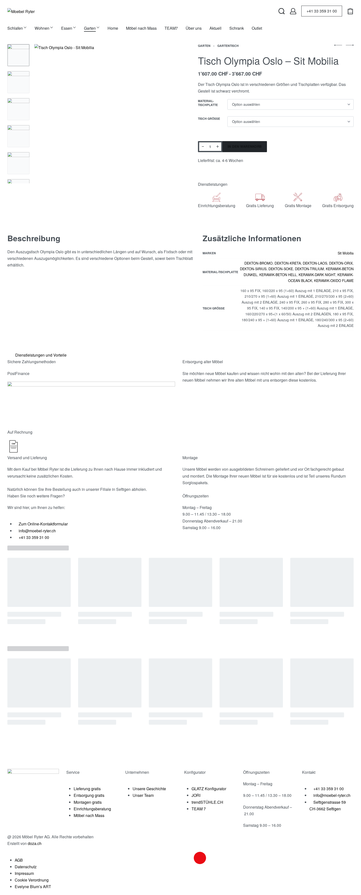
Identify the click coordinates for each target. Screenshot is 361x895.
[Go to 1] (18, 55)
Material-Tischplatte (208, 103)
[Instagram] (200, 858)
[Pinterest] (226, 858)
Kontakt (308, 772)
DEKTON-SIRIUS (253, 268)
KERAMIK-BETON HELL (278, 274)
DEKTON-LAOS (315, 263)
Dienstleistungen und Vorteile (41, 355)
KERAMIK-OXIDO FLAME (334, 280)
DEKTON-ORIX (341, 263)
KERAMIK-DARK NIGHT (317, 274)
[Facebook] (186, 858)
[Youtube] (213, 858)
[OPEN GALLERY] (104, 113)
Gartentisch (228, 45)
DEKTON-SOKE (280, 268)
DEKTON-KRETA (288, 263)
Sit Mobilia (346, 253)
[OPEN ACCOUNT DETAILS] (293, 11)
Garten (204, 45)
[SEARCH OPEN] (281, 11)
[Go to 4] (18, 136)
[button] (178, 355)
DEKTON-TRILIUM (309, 268)
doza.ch (35, 843)
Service (73, 772)
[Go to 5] (18, 163)
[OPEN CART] (350, 11)
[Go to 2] (18, 82)
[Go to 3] (18, 109)
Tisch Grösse (209, 119)
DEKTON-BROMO (258, 263)
